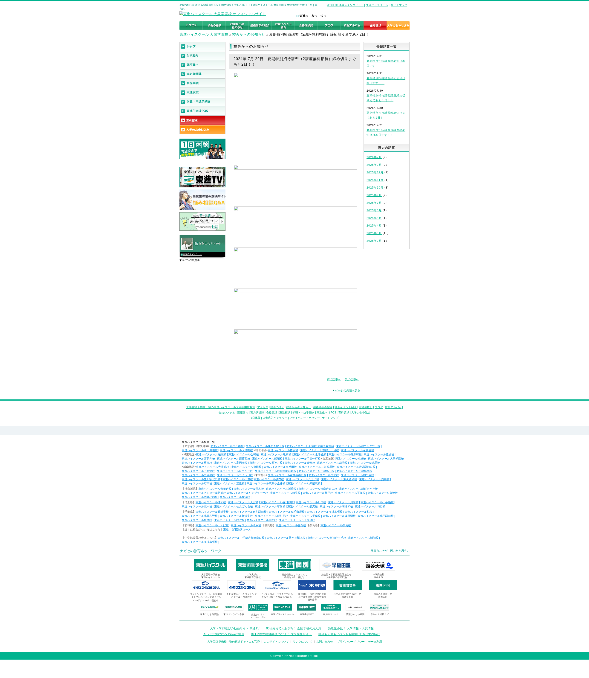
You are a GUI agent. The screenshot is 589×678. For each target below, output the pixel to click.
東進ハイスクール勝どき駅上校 (265, 446)
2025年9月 (374, 195)
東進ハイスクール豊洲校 (379, 454)
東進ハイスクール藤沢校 (382, 493)
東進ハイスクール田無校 (237, 479)
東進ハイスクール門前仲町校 (302, 458)
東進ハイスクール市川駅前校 (249, 511)
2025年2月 (374, 240)
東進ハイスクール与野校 (370, 506)
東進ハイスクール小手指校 (377, 502)
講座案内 (242, 412)
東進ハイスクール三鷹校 (229, 483)
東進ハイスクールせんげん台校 (233, 506)
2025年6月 (374, 210)
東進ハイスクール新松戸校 (271, 516)
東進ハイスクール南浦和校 (336, 506)
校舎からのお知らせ (248, 34)
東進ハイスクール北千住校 (309, 454)
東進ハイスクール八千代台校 (297, 520)
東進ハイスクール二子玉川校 (235, 475)
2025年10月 (375, 187)
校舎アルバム (393, 407)
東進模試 (284, 412)
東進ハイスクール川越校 (343, 502)
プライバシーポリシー (351, 641)
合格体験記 (365, 407)
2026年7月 (374, 157)
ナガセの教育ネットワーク (200, 551)
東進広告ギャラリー (192, 254)
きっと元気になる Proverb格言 (223, 634)
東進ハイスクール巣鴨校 (300, 462)
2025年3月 (374, 233)
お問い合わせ (324, 641)
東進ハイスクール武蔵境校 (303, 483)
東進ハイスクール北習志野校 (200, 516)
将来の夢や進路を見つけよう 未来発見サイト (281, 634)
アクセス (262, 407)
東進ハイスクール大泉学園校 (386, 458)
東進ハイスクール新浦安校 (236, 516)
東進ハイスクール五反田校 (280, 466)
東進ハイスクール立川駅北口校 (201, 479)
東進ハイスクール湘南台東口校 (317, 488)
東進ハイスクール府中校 (374, 479)
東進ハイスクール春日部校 (277, 502)
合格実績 (271, 412)
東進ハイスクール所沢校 (302, 506)
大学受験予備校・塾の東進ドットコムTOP (233, 641)
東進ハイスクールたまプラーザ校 (247, 493)
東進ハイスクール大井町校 (212, 466)
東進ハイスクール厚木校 (249, 488)
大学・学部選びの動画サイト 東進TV (235, 628)
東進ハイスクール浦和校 (211, 502)
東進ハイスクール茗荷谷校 (357, 450)
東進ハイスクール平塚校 (350, 493)
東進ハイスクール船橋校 (197, 520)
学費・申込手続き (303, 412)
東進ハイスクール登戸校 (318, 493)
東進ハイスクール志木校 (197, 506)
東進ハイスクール (377, 5)
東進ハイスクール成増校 (332, 462)
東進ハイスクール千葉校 (305, 516)
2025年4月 (374, 225)
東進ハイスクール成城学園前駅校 (275, 471)
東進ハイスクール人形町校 (236, 450)
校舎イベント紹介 (346, 407)
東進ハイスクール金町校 (243, 454)
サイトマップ (399, 5)
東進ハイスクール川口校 (311, 502)
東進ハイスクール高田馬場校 (200, 450)
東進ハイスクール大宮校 (243, 502)
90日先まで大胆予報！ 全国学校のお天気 (293, 628)
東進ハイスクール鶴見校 (285, 493)
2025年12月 (375, 172)
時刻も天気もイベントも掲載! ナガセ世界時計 (349, 634)
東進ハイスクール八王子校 (302, 479)
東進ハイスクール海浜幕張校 (325, 511)
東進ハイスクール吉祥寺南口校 (287, 475)
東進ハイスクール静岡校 (291, 525)
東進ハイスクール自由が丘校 (235, 471)
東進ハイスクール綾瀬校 (211, 454)
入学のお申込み (361, 412)
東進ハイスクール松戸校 (229, 520)
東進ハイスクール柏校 (358, 511)
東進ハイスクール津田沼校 (339, 516)
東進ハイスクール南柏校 (262, 520)
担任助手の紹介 (322, 407)
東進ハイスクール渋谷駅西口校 (356, 466)
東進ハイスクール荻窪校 (197, 462)
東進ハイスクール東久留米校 (339, 479)
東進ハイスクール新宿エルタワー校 (358, 446)
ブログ (379, 407)
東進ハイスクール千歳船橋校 (354, 471)
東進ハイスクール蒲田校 (246, 466)
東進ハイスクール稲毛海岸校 (287, 511)
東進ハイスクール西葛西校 (233, 458)
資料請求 (343, 412)
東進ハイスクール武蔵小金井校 (266, 483)
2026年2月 (374, 164)
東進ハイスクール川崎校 (281, 488)
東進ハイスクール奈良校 (335, 525)
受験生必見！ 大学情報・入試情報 (351, 628)
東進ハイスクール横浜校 (235, 497)
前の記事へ (334, 379)
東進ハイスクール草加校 (270, 506)
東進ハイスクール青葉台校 (214, 488)
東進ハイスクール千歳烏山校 (316, 471)
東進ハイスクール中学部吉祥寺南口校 (241, 537)
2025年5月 (374, 218)
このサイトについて (276, 641)
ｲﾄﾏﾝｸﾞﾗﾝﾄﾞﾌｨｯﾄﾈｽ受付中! (206, 600)
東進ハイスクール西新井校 (198, 458)
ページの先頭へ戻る (347, 390)
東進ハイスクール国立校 (324, 475)
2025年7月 (374, 202)
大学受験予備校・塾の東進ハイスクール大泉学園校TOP (220, 407)
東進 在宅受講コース (237, 529)
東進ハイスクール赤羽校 (283, 450)
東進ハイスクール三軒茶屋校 (317, 466)
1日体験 (255, 417)
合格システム (227, 412)
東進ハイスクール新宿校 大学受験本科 (310, 446)
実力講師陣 (257, 412)
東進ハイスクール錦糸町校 (345, 454)
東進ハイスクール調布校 (269, 479)
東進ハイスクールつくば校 (212, 525)
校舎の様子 (277, 407)
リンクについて (302, 641)
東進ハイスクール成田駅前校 (376, 516)
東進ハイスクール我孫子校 (212, 511)
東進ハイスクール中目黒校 (198, 475)
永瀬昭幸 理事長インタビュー (345, 5)
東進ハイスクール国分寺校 (357, 475)
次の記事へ (352, 379)
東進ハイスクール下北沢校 (198, 471)
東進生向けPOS (326, 412)
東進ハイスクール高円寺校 (230, 462)
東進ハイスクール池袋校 (350, 458)
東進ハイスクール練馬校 (364, 462)
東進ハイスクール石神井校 (266, 462)
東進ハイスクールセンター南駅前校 (204, 493)
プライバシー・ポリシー (304, 417)
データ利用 (375, 641)
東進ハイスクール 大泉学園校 (203, 34)
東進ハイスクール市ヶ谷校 (227, 446)
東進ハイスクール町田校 (197, 483)
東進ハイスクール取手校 (246, 525)
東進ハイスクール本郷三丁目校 (319, 450)
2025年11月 (375, 180)
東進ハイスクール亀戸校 (276, 454)
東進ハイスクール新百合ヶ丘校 (358, 488)
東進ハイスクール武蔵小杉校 (200, 497)
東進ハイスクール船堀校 (267, 458)
